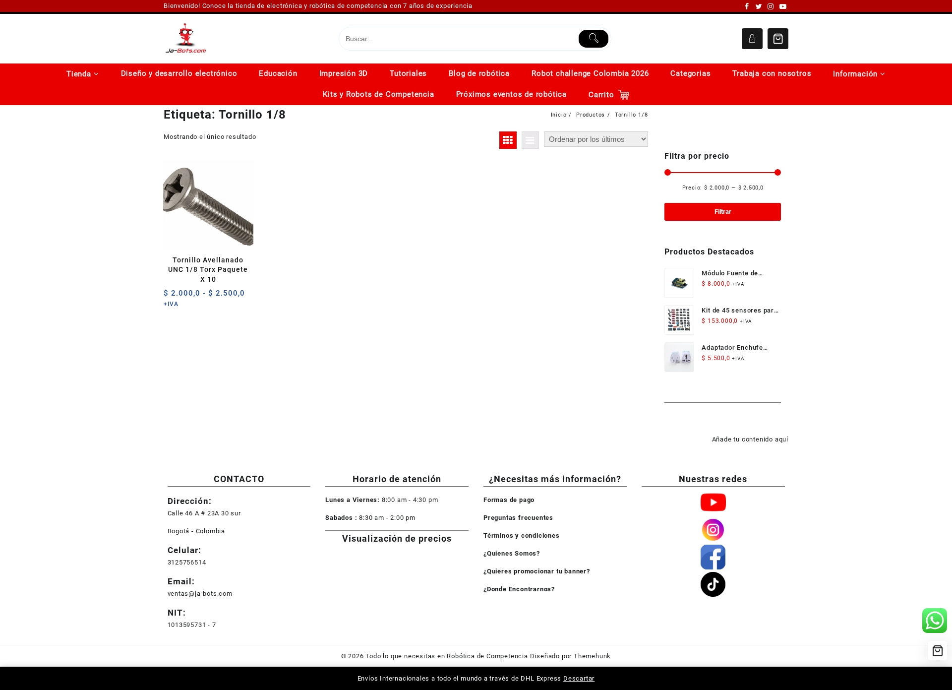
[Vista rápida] (191, 297)
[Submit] (594, 39)
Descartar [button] (579, 678)
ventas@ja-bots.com (200, 593)
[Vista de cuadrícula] (508, 140)
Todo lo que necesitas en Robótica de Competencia (446, 656)
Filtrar (722, 211)
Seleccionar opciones (172, 297)
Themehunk (592, 656)
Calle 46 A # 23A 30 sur (204, 513)
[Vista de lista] (530, 140)
